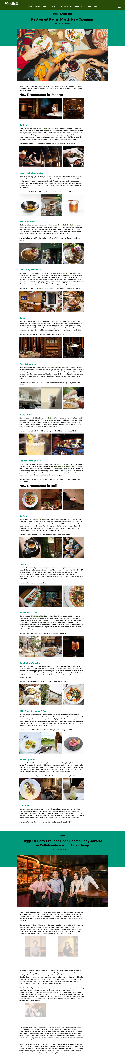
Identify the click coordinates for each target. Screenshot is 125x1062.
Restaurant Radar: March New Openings (62, 19)
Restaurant (66, 7)
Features (63, 14)
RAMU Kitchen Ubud (37, 616)
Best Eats (92, 7)
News (30, 7)
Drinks (45, 7)
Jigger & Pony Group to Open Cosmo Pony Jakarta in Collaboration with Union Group (62, 843)
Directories (80, 7)
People (54, 7)
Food (37, 7)
